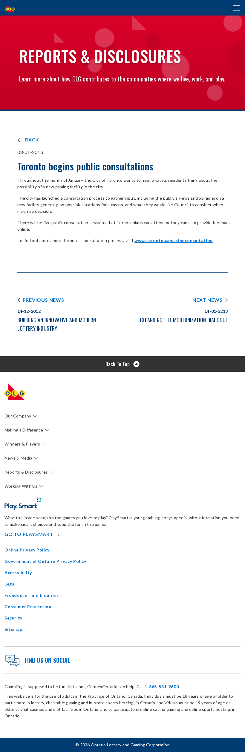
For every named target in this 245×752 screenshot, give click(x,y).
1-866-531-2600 (162, 686)
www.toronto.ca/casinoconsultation (173, 240)
